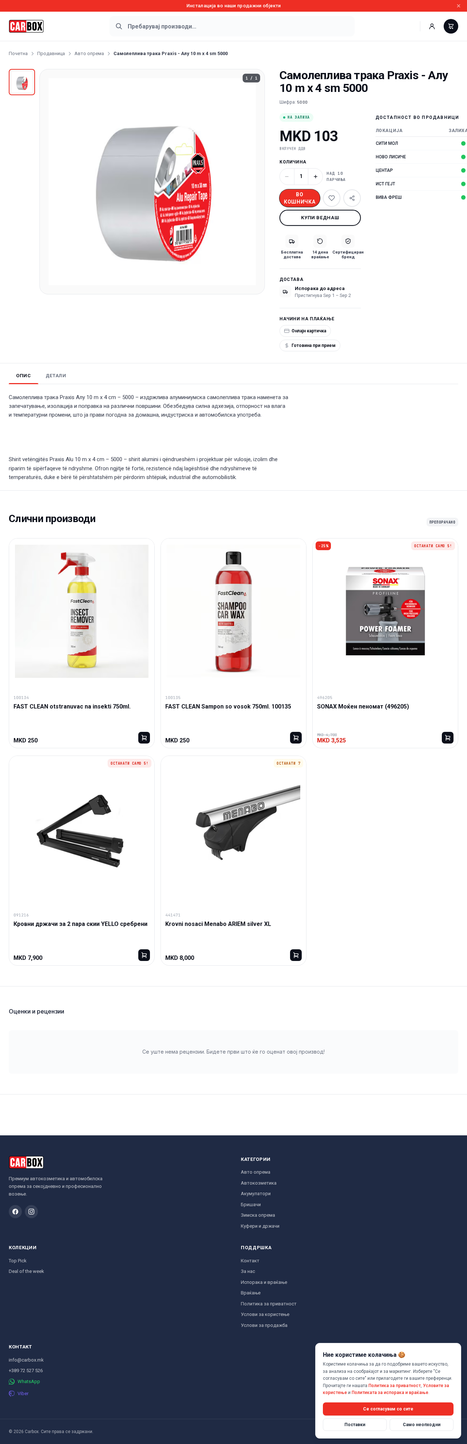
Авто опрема (89, 53)
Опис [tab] (23, 375)
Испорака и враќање (264, 1282)
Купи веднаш (320, 217)
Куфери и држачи (260, 1226)
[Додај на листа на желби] (331, 198)
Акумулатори (256, 1193)
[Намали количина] (287, 177)
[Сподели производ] (352, 198)
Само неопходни (421, 1424)
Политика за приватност (269, 1303)
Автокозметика (259, 1183)
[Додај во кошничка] (144, 738)
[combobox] (232, 26)
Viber (23, 1393)
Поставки (354, 1424)
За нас (248, 1271)
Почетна (18, 53)
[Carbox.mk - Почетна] (26, 26)
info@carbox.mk (26, 1360)
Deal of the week (26, 1271)
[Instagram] (31, 1211)
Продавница (51, 53)
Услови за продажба (264, 1325)
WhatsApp (29, 1381)
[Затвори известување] (459, 6)
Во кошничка (300, 198)
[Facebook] (15, 1211)
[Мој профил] (432, 26)
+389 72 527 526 (26, 1370)
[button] (152, 181)
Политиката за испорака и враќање (390, 1392)
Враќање (250, 1293)
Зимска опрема (258, 1215)
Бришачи (251, 1204)
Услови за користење (265, 1314)
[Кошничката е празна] (451, 26)
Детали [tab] (56, 375)
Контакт (250, 1260)
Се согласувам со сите (388, 1408)
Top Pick (18, 1260)
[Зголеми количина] (315, 177)
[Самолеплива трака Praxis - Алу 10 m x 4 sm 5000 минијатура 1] (22, 82)
